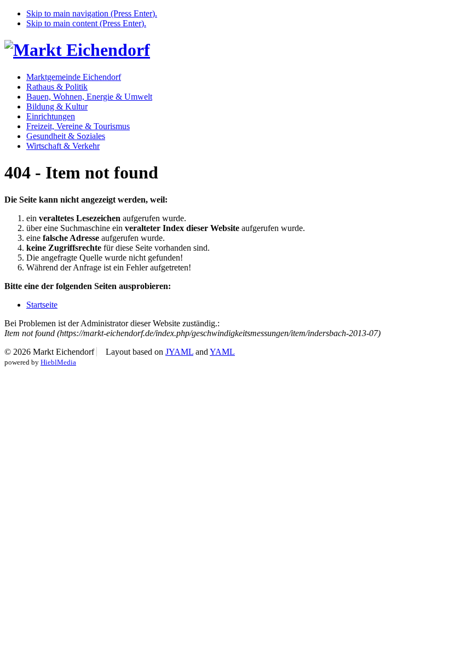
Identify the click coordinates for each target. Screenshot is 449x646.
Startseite (41, 304)
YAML (222, 351)
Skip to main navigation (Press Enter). (91, 13)
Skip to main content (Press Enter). (86, 23)
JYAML (179, 351)
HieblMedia (58, 362)
